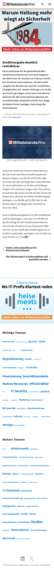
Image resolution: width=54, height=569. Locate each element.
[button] (42, 4)
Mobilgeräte (9, 506)
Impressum (34, 565)
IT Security (19, 391)
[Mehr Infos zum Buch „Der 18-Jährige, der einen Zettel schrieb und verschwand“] (27, 30)
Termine (5, 530)
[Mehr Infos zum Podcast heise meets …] (27, 300)
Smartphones (9, 522)
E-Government (9, 367)
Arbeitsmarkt (20, 448)
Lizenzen (5, 400)
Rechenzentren (36, 408)
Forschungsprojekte (10, 482)
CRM (14, 350)
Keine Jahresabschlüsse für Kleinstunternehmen (21, 249)
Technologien (45, 417)
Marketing (24, 399)
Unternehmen (20, 530)
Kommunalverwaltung (12, 498)
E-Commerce (37, 359)
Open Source (22, 408)
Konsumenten (33, 392)
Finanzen (39, 473)
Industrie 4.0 (33, 482)
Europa (6, 474)
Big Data (32, 341)
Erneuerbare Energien (39, 465)
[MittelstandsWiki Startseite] (17, 4)
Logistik (14, 400)
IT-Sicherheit (11, 491)
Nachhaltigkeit (37, 400)
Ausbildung (34, 449)
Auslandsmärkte (10, 457)
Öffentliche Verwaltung (23, 539)
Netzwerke (8, 408)
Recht (32, 514)
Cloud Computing (26, 457)
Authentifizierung (21, 342)
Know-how (26, 490)
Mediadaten (46, 565)
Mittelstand (42, 498)
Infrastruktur (39, 383)
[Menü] (49, 4)
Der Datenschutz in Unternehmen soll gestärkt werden (27, 258)
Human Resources (15, 384)
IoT (3, 392)
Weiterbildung (19, 425)
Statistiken (24, 522)
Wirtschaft (8, 538)
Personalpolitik (11, 514)
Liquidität (44, 391)
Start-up (27, 417)
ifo (17, 237)
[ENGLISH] (27, 237)
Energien (21, 368)
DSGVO (28, 359)
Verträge (7, 425)
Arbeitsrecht (8, 341)
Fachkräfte (31, 367)
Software (18, 416)
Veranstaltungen (38, 530)
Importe (23, 482)
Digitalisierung (13, 359)
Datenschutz (39, 457)
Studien (37, 521)
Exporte (15, 474)
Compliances (7, 350)
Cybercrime (27, 350)
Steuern (35, 416)
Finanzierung (11, 376)
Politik (24, 514)
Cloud (41, 341)
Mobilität (21, 506)
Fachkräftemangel (27, 474)
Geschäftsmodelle (35, 376)
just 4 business (11, 565)
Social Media (7, 416)
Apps (4, 449)
